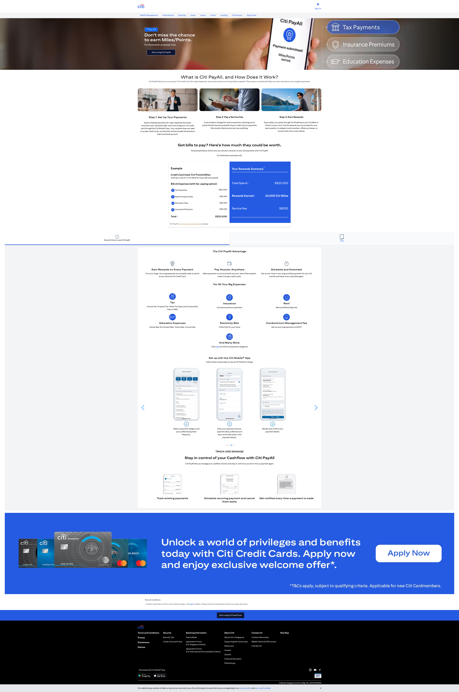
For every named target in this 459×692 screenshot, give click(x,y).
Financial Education (232, 659)
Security (167, 633)
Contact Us (256, 633)
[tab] (149, 15)
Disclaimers (143, 642)
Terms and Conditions (148, 633)
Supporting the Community (236, 641)
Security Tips (168, 637)
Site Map (284, 633)
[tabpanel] (229, 377)
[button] (225, 445)
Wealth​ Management (149, 15)
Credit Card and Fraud (172, 641)
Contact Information (260, 637)
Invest (193, 15)
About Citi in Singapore (234, 637)
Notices (141, 647)
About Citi (229, 633)
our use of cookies (263, 688)
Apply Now (251, 15)
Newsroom (229, 646)
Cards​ (213, 15)
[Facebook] (319, 669)
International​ (168, 15)
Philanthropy (229, 663)
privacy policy (245, 688)
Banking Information (196, 633)
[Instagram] (310, 669)
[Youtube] (315, 669)
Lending (224, 15)
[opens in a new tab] (141, 6)
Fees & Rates (191, 637)
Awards (227, 654)
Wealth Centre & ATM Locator (263, 641)
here (191, 604)
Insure (203, 15)
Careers (227, 650)
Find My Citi (256, 646)
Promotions (237, 15)
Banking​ (182, 15)
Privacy (141, 637)
